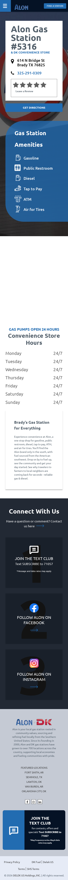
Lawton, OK (34, 781)
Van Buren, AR (34, 786)
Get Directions (34, 107)
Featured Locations (34, 767)
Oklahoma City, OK (34, 791)
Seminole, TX (34, 777)
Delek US (48, 862)
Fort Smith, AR (34, 772)
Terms (21, 868)
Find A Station (55, 5)
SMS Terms (33, 868)
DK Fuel (36, 862)
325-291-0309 (29, 72)
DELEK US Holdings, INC (26, 875)
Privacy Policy (12, 862)
